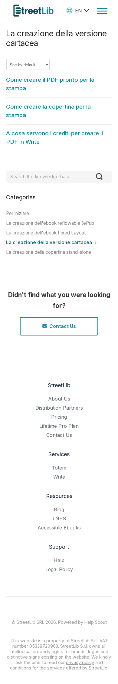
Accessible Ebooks (59, 528)
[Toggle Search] (99, 177)
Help (59, 560)
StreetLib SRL (30, 622)
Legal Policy (59, 569)
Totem (59, 468)
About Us (59, 399)
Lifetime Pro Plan (59, 426)
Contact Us (62, 326)
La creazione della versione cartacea (49, 242)
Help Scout (95, 622)
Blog (59, 509)
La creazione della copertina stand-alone (48, 252)
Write (59, 477)
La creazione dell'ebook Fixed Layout (46, 233)
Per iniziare (17, 213)
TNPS (59, 518)
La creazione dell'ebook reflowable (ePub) (51, 223)
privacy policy (80, 662)
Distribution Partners (59, 408)
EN (78, 11)
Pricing (59, 417)
